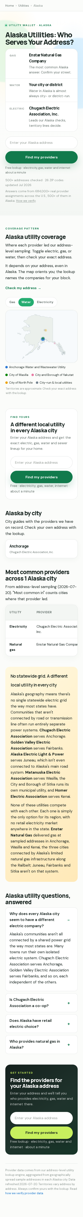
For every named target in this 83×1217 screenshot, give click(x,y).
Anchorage (31, 549)
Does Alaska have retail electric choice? (31, 1023)
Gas (12, 302)
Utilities (23, 6)
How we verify (26, 201)
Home (9, 6)
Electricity (45, 302)
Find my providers (41, 157)
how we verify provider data (24, 1193)
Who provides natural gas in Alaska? (35, 1044)
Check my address (23, 288)
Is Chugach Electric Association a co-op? (29, 1002)
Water (26, 302)
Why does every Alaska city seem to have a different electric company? (35, 919)
